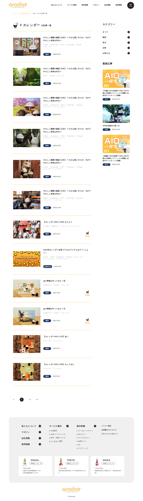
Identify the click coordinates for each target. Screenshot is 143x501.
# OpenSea (70, 44)
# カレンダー (47, 46)
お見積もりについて (109, 430)
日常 (104, 48)
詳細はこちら (107, 463)
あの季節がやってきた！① (54, 309)
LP (79, 445)
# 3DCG (56, 285)
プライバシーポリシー (109, 434)
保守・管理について (58, 438)
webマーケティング (58, 434)
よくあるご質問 (56, 441)
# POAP (78, 44)
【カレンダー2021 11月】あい (56, 336)
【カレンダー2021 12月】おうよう (57, 222)
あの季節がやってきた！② (54, 281)
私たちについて (56, 5)
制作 (47, 54)
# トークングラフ (59, 107)
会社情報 (107, 5)
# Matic (45, 44)
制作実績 (85, 5)
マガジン (96, 5)
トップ (15, 13)
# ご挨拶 (46, 226)
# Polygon (79, 105)
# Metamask (54, 44)
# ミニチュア (76, 226)
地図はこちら (35, 463)
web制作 (54, 431)
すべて (105, 32)
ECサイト (82, 434)
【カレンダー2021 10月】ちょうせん (58, 364)
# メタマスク (58, 169)
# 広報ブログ (55, 226)
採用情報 (119, 5)
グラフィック (83, 448)
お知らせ (47, 266)
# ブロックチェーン (63, 259)
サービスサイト (84, 438)
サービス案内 (72, 5)
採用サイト (82, 441)
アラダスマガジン (25, 13)
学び (104, 42)
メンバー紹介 (106, 426)
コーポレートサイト (85, 431)
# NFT (62, 44)
